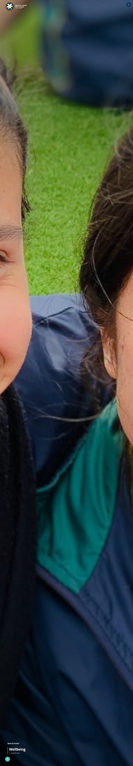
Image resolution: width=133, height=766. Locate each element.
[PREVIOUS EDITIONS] (7, 759)
